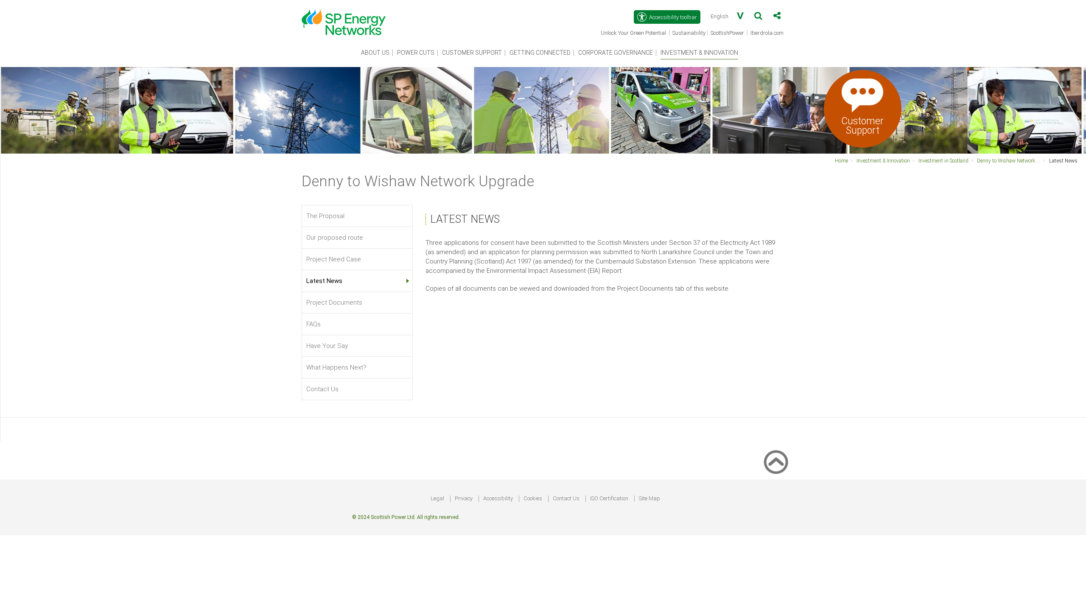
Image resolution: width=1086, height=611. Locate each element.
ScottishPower (728, 33)
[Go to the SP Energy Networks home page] (348, 18)
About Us (375, 52)
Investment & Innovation (699, 52)
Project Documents (334, 302)
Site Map (649, 498)
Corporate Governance (615, 52)
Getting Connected (540, 52)
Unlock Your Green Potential (634, 33)
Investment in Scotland (943, 161)
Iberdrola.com (767, 33)
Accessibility (498, 498)
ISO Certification (609, 498)
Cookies (532, 498)
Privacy (464, 498)
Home (841, 161)
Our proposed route (334, 237)
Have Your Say (327, 346)
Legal (437, 498)
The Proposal (325, 216)
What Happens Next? (336, 367)
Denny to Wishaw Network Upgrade (1016, 161)
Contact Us (322, 389)
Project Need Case (333, 259)
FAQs (313, 324)
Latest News (1063, 161)
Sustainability (688, 33)
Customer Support (472, 52)
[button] (758, 17)
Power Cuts (415, 52)
